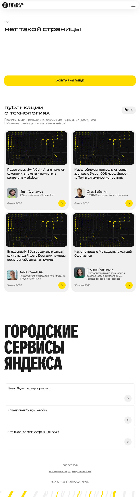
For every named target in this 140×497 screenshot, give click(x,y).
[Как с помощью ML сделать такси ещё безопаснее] (129, 285)
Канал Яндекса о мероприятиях (29, 388)
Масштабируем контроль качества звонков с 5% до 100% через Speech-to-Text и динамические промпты (101, 173)
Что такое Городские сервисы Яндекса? (34, 432)
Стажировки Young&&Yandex (27, 410)
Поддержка (70, 465)
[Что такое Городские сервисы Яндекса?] (128, 441)
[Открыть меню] (133, 5)
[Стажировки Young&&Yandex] (128, 420)
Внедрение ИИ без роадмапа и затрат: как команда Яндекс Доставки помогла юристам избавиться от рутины (36, 255)
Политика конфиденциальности (70, 471)
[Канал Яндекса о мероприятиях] (128, 398)
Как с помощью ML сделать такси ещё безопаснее (103, 253)
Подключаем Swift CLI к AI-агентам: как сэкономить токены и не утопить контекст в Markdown (36, 173)
